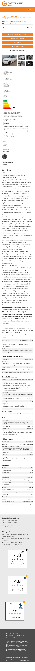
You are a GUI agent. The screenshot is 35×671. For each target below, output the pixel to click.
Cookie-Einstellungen (21, 637)
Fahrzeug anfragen (18, 38)
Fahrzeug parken (18, 46)
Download (6, 123)
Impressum (15, 633)
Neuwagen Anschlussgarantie (17, 34)
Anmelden (8, 633)
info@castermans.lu (13, 527)
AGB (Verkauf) (20, 635)
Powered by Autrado (24, 660)
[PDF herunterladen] (17, 105)
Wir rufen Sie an (18, 42)
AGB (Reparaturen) (11, 635)
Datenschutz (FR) (10, 637)
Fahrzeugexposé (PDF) (17, 50)
